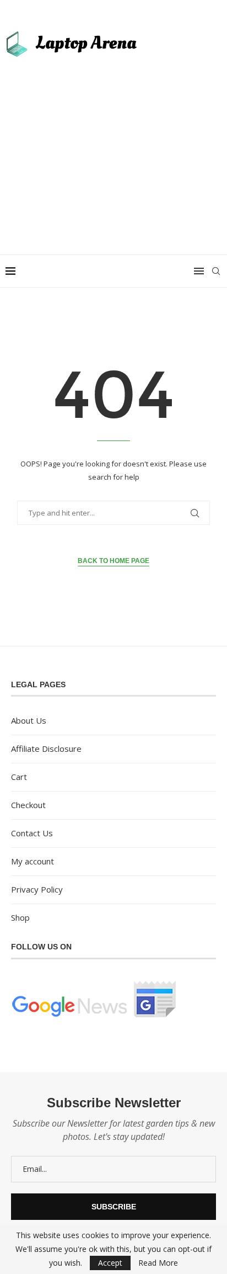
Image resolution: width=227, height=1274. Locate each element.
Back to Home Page (113, 561)
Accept (110, 1262)
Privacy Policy (37, 889)
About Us (28, 720)
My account (32, 861)
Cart (19, 776)
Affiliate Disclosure (46, 748)
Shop (20, 917)
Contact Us (32, 832)
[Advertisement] (113, 149)
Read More (158, 1263)
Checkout (28, 804)
